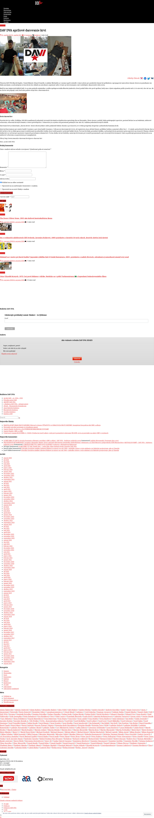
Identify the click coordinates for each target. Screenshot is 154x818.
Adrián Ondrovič (22, 710)
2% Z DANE (7, 812)
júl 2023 (6, 526)
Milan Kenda (135, 732)
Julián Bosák (32, 723)
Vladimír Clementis (137, 743)
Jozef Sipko (138, 721)
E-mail (3, 175)
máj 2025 (7, 487)
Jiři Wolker (34, 721)
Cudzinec (79, 712)
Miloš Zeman (32, 734)
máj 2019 (7, 599)
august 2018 (8, 616)
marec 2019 (7, 603)
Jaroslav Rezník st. (21, 721)
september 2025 (9, 479)
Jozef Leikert (92, 721)
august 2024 (8, 505)
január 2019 (8, 607)
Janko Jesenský (141, 718)
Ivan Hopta (62, 718)
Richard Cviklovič (80, 739)
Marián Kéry (66, 730)
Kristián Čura (97, 725)
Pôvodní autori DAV (10, 400)
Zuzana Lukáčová (124, 745)
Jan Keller (130, 718)
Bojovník (14, 712)
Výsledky (77, 362)
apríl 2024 (7, 513)
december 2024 (9, 497)
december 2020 (9, 562)
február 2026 (8, 470)
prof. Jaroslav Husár (15, 739)
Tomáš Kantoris (82, 743)
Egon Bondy (141, 714)
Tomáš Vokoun (109, 743)
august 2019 (8, 593)
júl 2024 (6, 507)
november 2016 (9, 658)
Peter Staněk (138, 736)
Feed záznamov (9, 698)
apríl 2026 (7, 466)
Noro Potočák (130, 734)
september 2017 (9, 638)
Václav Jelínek (78, 745)
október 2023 (8, 521)
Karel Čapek (5, 725)
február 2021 (8, 558)
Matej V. (16, 732)
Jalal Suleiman (118, 718)
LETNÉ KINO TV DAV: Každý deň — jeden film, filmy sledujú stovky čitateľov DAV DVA (47, 446)
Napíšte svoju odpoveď (9, 354)
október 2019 (8, 589)
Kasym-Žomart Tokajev (44, 725)
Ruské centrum (6, 741)
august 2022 (8, 540)
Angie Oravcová (133, 710)
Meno (2, 171)
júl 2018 (6, 618)
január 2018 (8, 630)
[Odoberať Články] (3, 790)
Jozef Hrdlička (79, 721)
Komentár (4, 167)
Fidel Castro (60, 716)
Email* (6, 318)
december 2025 (9, 473)
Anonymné (4, 712)
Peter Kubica (97, 736)
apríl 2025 (7, 489)
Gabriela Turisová (121, 716)
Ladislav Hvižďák (131, 725)
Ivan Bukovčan (50, 718)
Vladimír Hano (6, 745)
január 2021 (8, 560)
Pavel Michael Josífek (28, 736)
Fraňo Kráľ (87, 716)
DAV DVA (3, 714)
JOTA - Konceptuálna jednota (52, 721)
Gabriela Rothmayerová (103, 716)
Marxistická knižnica (11, 410)
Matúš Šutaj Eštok (27, 732)
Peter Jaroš (85, 736)
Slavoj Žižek (18, 741)
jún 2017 (6, 644)
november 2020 (9, 564)
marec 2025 (7, 491)
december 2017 (9, 632)
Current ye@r (5, 197)
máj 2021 (7, 552)
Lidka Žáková (81, 727)
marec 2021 (7, 556)
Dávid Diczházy (103, 714)
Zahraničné (7, 12)
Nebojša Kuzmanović (93, 734)
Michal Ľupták (111, 732)
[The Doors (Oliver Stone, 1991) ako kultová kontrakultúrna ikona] (6, 211)
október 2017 (8, 636)
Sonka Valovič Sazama (62, 741)
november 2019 (9, 587)
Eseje (5, 16)
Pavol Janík (54, 736)
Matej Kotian (147, 730)
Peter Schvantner (124, 736)
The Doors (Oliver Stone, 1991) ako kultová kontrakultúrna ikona (26, 218)
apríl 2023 (7, 532)
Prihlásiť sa (7, 696)
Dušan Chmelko (54, 714)
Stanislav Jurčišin (116, 741)
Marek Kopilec (27, 730)
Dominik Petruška (23, 714)
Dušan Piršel (90, 714)
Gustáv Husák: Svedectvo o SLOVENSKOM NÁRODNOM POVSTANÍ (26, 429)
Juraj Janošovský (81, 723)
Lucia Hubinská (126, 727)
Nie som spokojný (9, 351)
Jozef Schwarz (126, 721)
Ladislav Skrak (35, 727)
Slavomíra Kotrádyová (34, 741)
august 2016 (8, 663)
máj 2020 (7, 575)
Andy (123, 710)
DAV (151, 712)
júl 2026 (6, 460)
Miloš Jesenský (20, 734)
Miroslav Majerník (46, 734)
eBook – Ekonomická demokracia (15, 406)
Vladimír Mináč (34, 745)
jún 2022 (6, 542)
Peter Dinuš (64, 736)
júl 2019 (6, 595)
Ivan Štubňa (93, 718)
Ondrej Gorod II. (144, 734)
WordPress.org (9, 702)
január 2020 (8, 583)
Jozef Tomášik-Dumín (17, 723)
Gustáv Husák (147, 716)
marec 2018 (7, 626)
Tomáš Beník (32, 743)
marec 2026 (7, 468)
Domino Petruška (39, 714)
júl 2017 (6, 642)
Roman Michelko (144, 739)
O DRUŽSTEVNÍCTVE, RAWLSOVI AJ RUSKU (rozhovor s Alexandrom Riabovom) (50, 444)
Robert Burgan (119, 739)
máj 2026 (7, 464)
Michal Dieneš (82, 732)
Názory (6, 681)
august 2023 (8, 524)
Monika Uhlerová (76, 734)
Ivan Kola (72, 718)
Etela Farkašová (29, 716)
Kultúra (6, 18)
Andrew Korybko (112, 710)
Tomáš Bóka (44, 743)
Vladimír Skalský (49, 745)
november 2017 (9, 634)
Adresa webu (4, 179)
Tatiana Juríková (146, 741)
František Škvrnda (74, 716)
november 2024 (9, 499)
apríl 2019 (7, 601)
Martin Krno (94, 730)
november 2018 (9, 611)
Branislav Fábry (38, 712)
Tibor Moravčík (19, 743)
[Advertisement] (53, 293)
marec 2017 (7, 650)
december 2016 (9, 656)
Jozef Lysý (102, 721)
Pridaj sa (7, 806)
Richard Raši (94, 739)
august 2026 (8, 458)
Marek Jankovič (13, 730)
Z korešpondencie (108, 745)
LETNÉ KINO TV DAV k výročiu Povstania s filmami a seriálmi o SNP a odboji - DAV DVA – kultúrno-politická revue (42, 441)
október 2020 (8, 566)
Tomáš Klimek (96, 743)
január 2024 (8, 515)
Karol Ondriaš (27, 725)
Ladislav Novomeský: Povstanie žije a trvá (104, 441)
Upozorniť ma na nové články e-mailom (15, 189)
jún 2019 (6, 597)
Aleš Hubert (72, 710)
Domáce (6, 8)
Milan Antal (123, 732)
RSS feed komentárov (11, 700)
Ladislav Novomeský (19, 727)
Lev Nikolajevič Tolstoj (65, 727)
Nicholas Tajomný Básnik (113, 734)
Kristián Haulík (84, 725)
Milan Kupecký (148, 732)
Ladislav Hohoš (116, 725)
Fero (52, 716)
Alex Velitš (62, 710)
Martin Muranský (107, 730)
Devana (12, 714)
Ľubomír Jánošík (6, 747)
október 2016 (8, 660)
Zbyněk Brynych (92, 745)
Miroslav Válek (62, 734)
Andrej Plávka (84, 710)
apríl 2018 (7, 624)
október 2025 (8, 477)
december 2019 (9, 585)
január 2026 (8, 472)
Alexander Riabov (49, 710)
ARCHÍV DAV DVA (9, 402)
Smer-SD (48, 741)
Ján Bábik (105, 723)
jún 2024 (6, 509)
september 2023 (9, 522)
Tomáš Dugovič (69, 743)
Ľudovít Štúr (45, 747)
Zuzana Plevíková (139, 745)
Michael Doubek (42, 732)
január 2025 (8, 495)
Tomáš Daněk (55, 743)
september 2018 (9, 615)
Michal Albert (70, 732)
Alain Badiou (35, 710)
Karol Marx (15, 725)
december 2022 (9, 534)
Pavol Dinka (43, 736)
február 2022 (8, 546)
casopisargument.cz (55, 712)
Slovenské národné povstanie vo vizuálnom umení (21, 427)
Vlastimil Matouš (65, 745)
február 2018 (8, 628)
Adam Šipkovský (6, 710)
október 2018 (8, 613)
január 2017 (8, 654)
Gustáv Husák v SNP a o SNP (13, 431)
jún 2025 (6, 485)
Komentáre (7, 14)
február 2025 (8, 493)
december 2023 (9, 517)
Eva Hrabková (43, 716)
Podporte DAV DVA (10, 808)
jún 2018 (6, 620)
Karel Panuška (145, 723)
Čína (150, 745)
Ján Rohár (134, 723)
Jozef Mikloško (114, 721)
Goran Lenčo (135, 716)
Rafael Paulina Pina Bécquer (51, 739)
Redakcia (37, 35)
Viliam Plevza (122, 743)
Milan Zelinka (6, 734)
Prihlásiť (6, 797)
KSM (106, 725)
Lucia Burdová (112, 727)
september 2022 (9, 538)
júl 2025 (6, 483)
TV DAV (6, 22)
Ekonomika (7, 10)
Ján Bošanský (94, 723)
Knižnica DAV (8, 414)
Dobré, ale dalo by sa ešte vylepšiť (14, 348)
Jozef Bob (69, 721)
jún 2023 (6, 528)
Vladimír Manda (20, 745)
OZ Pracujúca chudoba (9, 736)
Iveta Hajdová (105, 718)
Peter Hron (75, 736)
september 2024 (9, 503)
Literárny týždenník (96, 727)
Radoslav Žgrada (31, 739)
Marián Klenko (54, 730)
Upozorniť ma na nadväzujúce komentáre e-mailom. (20, 186)
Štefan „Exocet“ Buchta (85, 747)
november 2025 (9, 475)
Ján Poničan (123, 723)
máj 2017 (7, 646)
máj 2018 (7, 622)
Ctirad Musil (69, 712)
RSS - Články (12, 790)
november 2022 (9, 536)
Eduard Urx (130, 714)
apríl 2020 (7, 577)
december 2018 (9, 609)
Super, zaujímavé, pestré (11, 346)
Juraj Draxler (55, 723)
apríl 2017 (7, 648)
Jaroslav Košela (6, 721)
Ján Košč (114, 723)
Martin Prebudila (123, 730)
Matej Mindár (5, 732)
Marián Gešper (40, 730)
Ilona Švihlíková (20, 718)
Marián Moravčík (80, 730)
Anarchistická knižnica (11, 408)
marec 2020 (7, 579)
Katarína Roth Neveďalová (66, 725)
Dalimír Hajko (118, 712)
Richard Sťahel (106, 739)
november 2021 (9, 550)
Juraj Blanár (44, 723)
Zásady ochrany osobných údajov (11, 800)
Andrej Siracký (98, 710)
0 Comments (27, 35)
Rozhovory (7, 20)
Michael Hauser (57, 732)
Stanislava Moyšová (81, 741)
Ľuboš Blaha (33, 747)
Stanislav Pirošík (131, 741)
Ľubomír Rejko (21, 747)
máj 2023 (7, 530)
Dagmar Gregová (104, 712)
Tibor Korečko (5, 743)
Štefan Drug (56, 747)
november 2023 (9, 519)
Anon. (143, 710)
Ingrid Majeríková (35, 718)
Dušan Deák (66, 714)
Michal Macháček (97, 732)
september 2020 (9, 568)
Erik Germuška (16, 716)
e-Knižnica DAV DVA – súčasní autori (16, 404)
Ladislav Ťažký (49, 727)
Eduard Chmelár (117, 714)
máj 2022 (7, 544)
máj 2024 (7, 511)
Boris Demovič (25, 712)
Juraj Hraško (68, 723)
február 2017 (8, 652)
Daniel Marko (130, 712)
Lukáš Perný (139, 727)
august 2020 (8, 569)
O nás (5, 810)
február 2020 (8, 581)
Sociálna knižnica (9, 412)
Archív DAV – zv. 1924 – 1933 (13, 398)
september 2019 (9, 591)
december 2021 (9, 548)
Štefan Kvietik (68, 747)
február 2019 (8, 605)
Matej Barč (136, 730)
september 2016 (9, 662)
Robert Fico (131, 739)
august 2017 (8, 640)
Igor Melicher (6, 718)
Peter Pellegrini (109, 736)
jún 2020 (6, 573)
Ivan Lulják (82, 718)
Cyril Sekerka (90, 712)
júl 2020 (6, 571)
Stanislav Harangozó (98, 741)
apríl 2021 (7, 554)
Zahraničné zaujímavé (11, 689)
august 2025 (8, 481)
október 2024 (8, 501)
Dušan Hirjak (78, 714)
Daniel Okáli (143, 712)
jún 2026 (6, 462)
